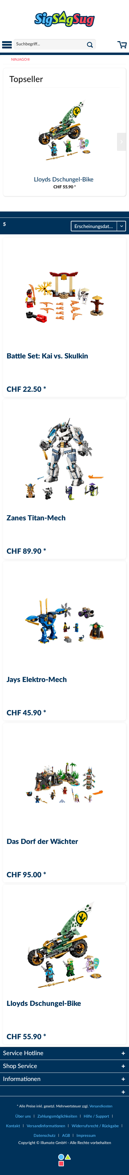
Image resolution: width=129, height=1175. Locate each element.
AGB (66, 1136)
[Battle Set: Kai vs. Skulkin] (64, 297)
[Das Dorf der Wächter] (64, 783)
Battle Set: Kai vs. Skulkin (47, 356)
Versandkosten (100, 1106)
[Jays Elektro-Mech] (64, 621)
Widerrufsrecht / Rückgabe (95, 1126)
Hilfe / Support (96, 1117)
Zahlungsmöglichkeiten (57, 1117)
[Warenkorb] (122, 47)
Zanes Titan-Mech (36, 518)
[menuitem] (7, 45)
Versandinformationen (46, 1126)
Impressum (86, 1136)
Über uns (23, 1117)
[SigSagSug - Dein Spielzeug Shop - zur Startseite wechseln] (64, 19)
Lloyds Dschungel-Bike (64, 180)
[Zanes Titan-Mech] (64, 459)
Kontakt (13, 1126)
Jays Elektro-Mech (37, 680)
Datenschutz (45, 1136)
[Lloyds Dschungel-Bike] (64, 130)
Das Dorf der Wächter (42, 842)
